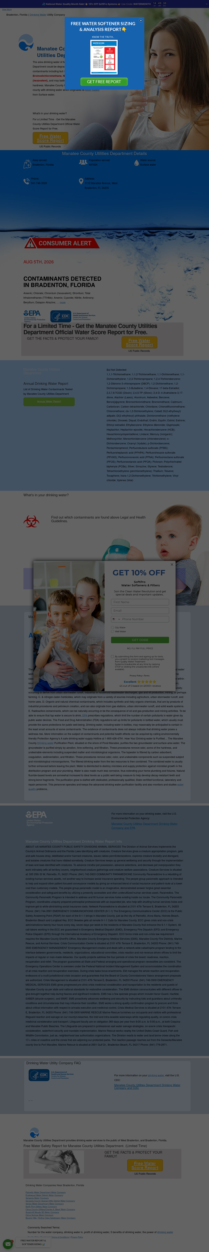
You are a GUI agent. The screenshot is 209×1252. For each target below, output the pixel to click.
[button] (141, 20)
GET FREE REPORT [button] (104, 81)
